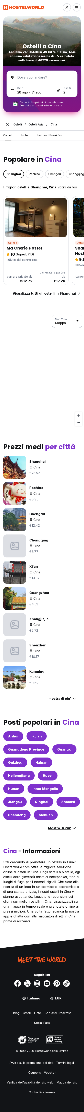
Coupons (34, 1072)
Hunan (13, 789)
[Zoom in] (78, 415)
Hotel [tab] (25, 135)
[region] (42, 370)
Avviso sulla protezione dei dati (31, 1062)
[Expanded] (7, 124)
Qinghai (41, 802)
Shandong (17, 815)
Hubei (48, 776)
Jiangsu (15, 802)
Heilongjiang (19, 776)
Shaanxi (68, 802)
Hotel (38, 1013)
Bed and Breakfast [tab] (50, 135)
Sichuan (46, 815)
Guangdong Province (26, 749)
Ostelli (27, 1013)
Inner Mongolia (45, 789)
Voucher (50, 1072)
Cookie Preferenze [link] (42, 1092)
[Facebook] (17, 983)
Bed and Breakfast (58, 1013)
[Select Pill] (67, 7)
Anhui (13, 736)
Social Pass (42, 1022)
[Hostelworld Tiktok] (66, 983)
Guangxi (64, 749)
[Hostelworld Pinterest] (56, 983)
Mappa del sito (67, 1082)
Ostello (12, 242)
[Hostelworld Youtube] (47, 983)
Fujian (36, 736)
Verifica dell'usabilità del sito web (30, 1082)
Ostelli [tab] (8, 135)
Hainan (41, 762)
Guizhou (15, 762)
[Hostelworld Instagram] (37, 983)
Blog (16, 1013)
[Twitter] (27, 983)
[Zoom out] (78, 422)
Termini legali (65, 1062)
